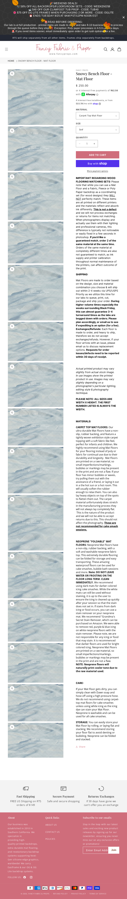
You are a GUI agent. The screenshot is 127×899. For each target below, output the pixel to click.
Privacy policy (78, 893)
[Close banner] (123, 17)
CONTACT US (52, 831)
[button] (6, 49)
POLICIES (50, 838)
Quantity (82, 137)
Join (113, 850)
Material (81, 109)
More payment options (97, 171)
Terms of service (97, 893)
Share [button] (82, 746)
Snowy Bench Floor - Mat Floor (37, 60)
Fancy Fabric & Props (38, 893)
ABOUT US (51, 824)
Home (11, 60)
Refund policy (60, 893)
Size (78, 123)
